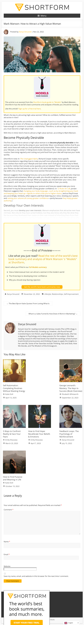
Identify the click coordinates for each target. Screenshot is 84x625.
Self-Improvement (71, 294)
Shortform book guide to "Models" (47, 102)
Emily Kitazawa (11, 440)
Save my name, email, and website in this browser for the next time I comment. (36, 576)
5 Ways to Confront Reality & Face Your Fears (12, 434)
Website (7, 566)
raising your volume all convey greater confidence (27, 198)
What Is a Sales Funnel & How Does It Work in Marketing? (53, 313)
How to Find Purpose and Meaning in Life (12, 478)
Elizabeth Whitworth (70, 394)
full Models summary (37, 267)
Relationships (57, 294)
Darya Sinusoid (25, 32)
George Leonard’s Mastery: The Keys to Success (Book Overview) (70, 388)
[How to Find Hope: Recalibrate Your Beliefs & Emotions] (39, 406)
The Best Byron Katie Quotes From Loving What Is (28, 303)
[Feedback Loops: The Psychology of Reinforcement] (70, 406)
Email (7, 554)
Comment (8, 509)
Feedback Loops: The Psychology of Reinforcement (69, 434)
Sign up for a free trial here (30, 108)
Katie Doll (9, 394)
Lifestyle (47, 294)
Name (7, 541)
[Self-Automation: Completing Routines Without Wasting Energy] (14, 360)
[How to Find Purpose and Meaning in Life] (14, 451)
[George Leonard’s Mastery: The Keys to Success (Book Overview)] (70, 360)
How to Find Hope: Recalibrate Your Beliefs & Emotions (39, 434)
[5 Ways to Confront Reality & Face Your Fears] (14, 406)
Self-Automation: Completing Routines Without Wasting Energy (14, 388)
